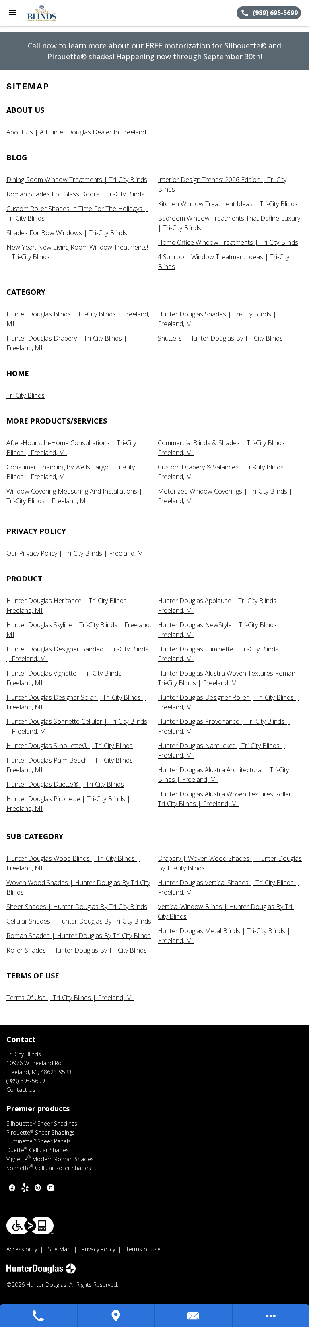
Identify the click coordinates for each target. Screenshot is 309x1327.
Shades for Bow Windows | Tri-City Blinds (66, 232)
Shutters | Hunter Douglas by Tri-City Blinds (220, 338)
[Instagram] (50, 1187)
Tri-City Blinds (25, 395)
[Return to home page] (50, 13)
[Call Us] (39, 1315)
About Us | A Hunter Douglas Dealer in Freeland (76, 132)
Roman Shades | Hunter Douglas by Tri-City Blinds (78, 935)
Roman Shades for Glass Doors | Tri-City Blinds (75, 194)
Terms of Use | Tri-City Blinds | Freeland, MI (70, 997)
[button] (13, 13)
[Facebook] (12, 1187)
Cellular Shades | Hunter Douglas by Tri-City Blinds (78, 921)
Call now (42, 45)
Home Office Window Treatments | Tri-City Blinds (228, 242)
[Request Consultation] (194, 1315)
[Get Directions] (116, 1315)
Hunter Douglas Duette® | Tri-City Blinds (65, 784)
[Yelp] (25, 1187)
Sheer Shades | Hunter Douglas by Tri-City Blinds (76, 906)
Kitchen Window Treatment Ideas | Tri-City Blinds (228, 203)
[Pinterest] (37, 1187)
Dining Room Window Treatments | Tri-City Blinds (76, 179)
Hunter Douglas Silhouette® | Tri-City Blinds (69, 745)
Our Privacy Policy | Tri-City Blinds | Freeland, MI (75, 553)
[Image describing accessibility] (30, 1225)
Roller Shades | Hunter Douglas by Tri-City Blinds (76, 950)
